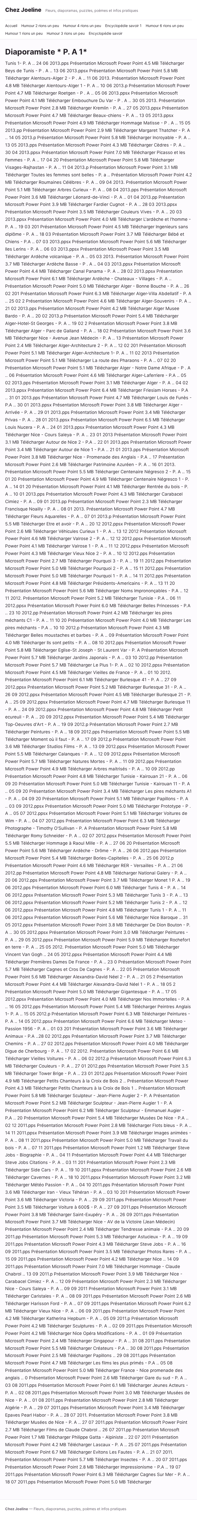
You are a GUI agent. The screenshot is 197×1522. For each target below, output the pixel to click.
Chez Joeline (23, 9)
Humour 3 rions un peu (66, 33)
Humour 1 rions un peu (24, 33)
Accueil (11, 25)
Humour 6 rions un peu (165, 25)
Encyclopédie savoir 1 (123, 25)
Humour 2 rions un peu (40, 25)
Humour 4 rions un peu (82, 25)
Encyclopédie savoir (105, 33)
